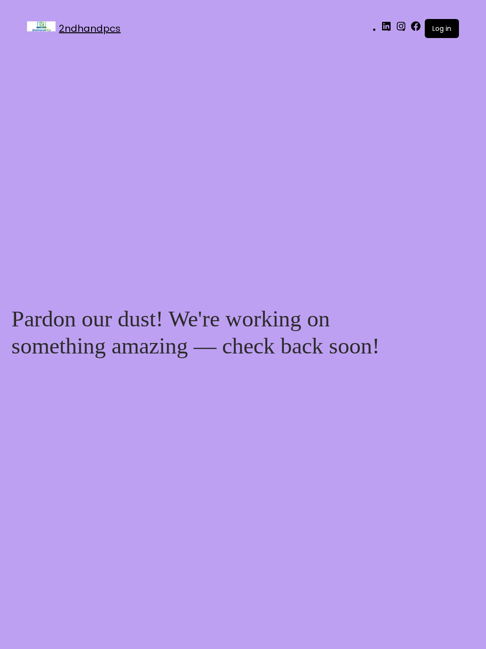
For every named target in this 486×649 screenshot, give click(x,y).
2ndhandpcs (90, 28)
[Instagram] (401, 29)
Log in (441, 28)
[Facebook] (415, 29)
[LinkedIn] (386, 29)
